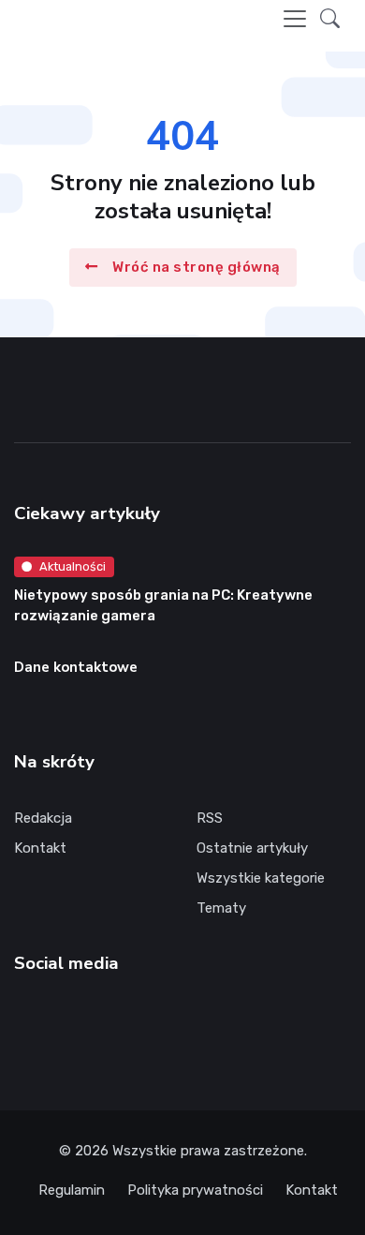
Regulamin (71, 1190)
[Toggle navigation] (295, 19)
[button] (330, 18)
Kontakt (40, 848)
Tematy (221, 908)
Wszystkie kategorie (261, 878)
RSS (210, 818)
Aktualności (72, 566)
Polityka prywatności (195, 1190)
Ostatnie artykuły (252, 848)
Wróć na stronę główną (196, 268)
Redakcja (43, 818)
